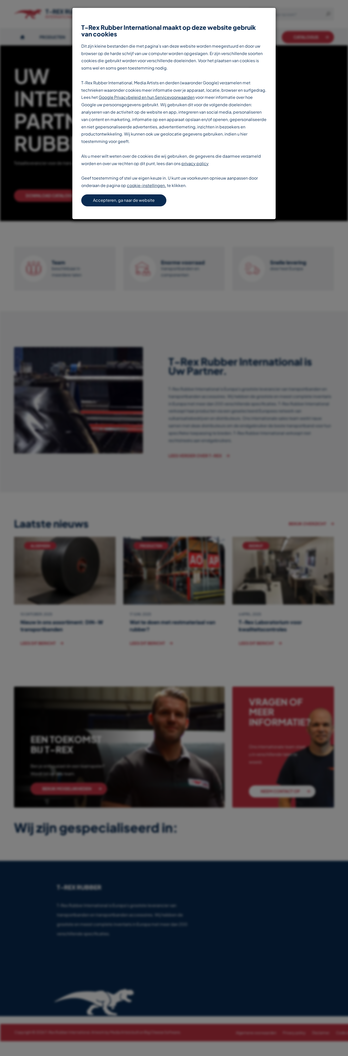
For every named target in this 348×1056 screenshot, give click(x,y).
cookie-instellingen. (146, 185)
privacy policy (195, 163)
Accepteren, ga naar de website (124, 200)
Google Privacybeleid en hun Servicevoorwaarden (147, 97)
